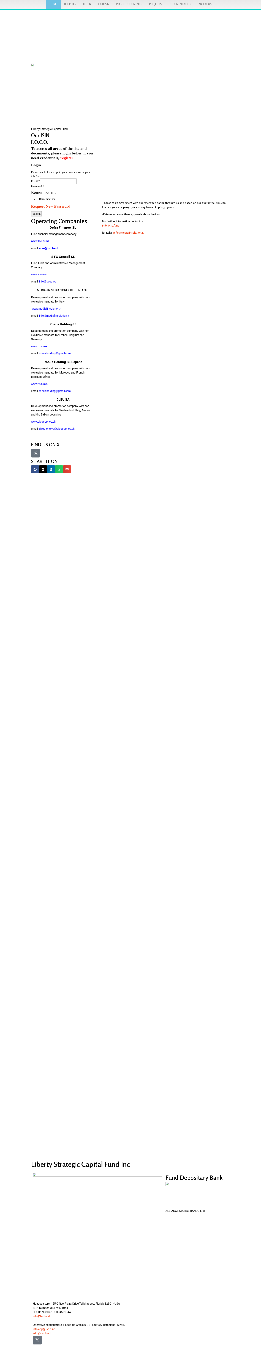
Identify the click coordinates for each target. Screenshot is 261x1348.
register (66, 158)
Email (35, 181)
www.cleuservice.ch (43, 421)
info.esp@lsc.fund (44, 1329)
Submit (36, 213)
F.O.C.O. (39, 142)
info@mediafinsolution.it (128, 232)
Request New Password (50, 206)
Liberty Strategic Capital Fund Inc (80, 1164)
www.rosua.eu (39, 346)
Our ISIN (40, 135)
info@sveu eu (47, 281)
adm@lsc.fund (41, 1333)
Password (37, 186)
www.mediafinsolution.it (46, 308)
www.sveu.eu (39, 274)
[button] (35, 469)
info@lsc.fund (110, 225)
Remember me (47, 198)
